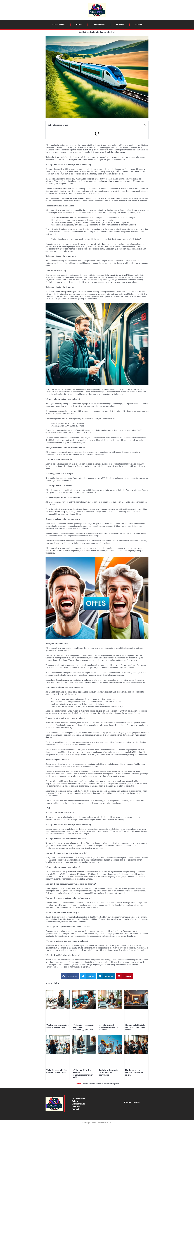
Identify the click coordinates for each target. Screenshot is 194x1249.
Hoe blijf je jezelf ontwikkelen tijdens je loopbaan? (108, 1027)
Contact (138, 25)
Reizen (79, 25)
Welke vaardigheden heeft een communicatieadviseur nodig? (83, 1073)
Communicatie (99, 25)
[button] (145, 125)
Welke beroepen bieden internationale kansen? (56, 1071)
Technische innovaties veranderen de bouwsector (108, 1072)
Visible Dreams (58, 25)
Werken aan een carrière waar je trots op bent (57, 1026)
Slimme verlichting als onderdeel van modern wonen (135, 1027)
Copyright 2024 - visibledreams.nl (97, 1122)
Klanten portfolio (131, 1102)
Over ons (120, 25)
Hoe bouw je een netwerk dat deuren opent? (134, 1072)
